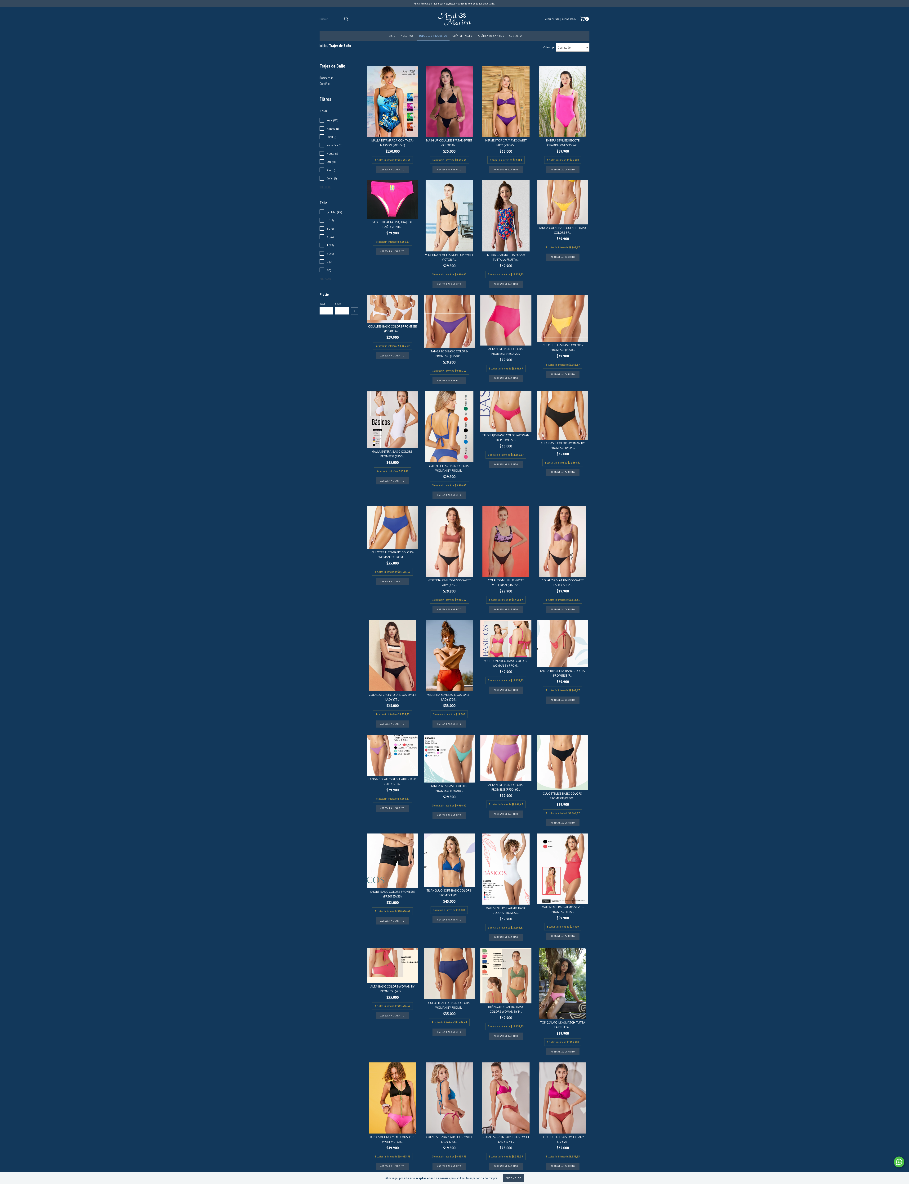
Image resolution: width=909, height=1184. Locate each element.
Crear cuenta (552, 19)
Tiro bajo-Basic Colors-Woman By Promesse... (505, 437)
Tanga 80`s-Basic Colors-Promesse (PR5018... (449, 788)
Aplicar (354, 310)
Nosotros (407, 35)
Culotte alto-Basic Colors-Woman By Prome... (392, 554)
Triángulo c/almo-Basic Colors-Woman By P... (506, 1009)
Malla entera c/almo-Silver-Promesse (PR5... (563, 909)
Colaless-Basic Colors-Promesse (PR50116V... (392, 328)
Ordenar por (549, 47)
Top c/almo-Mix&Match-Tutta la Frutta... (562, 1024)
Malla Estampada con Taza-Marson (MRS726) (392, 142)
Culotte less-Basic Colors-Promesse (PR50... (563, 347)
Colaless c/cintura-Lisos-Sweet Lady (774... (506, 1139)
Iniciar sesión (569, 19)
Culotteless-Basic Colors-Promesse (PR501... (563, 796)
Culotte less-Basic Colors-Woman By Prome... (449, 468)
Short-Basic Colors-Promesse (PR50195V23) (392, 894)
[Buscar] (346, 19)
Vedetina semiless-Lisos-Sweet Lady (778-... (449, 582)
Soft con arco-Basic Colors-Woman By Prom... (506, 663)
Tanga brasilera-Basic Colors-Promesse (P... (563, 673)
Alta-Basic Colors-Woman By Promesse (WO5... (563, 445)
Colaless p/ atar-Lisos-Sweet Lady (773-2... (563, 582)
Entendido (513, 1178)
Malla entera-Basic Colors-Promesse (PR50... (392, 454)
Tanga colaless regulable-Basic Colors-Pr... (563, 230)
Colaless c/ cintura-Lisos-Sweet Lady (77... (392, 697)
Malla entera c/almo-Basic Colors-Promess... (506, 910)
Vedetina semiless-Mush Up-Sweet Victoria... (449, 257)
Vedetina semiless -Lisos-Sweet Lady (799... (449, 697)
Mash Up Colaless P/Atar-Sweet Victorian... (449, 142)
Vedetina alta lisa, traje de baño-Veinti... (392, 224)
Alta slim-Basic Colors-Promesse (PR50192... (505, 787)
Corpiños (325, 84)
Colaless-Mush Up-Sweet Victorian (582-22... (506, 582)
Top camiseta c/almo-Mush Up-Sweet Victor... (392, 1139)
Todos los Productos (433, 35)
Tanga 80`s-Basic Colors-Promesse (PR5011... (449, 353)
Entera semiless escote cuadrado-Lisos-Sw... (562, 142)
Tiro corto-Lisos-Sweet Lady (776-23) (562, 1139)
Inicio (391, 35)
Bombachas (326, 78)
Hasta (338, 303)
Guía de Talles (462, 35)
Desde (322, 303)
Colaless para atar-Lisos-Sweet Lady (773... (449, 1139)
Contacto (515, 35)
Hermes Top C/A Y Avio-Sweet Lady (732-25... (506, 142)
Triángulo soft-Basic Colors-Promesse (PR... (449, 892)
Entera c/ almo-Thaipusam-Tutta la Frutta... (506, 257)
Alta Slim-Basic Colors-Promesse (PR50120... (505, 351)
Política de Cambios (490, 35)
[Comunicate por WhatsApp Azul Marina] (899, 1162)
